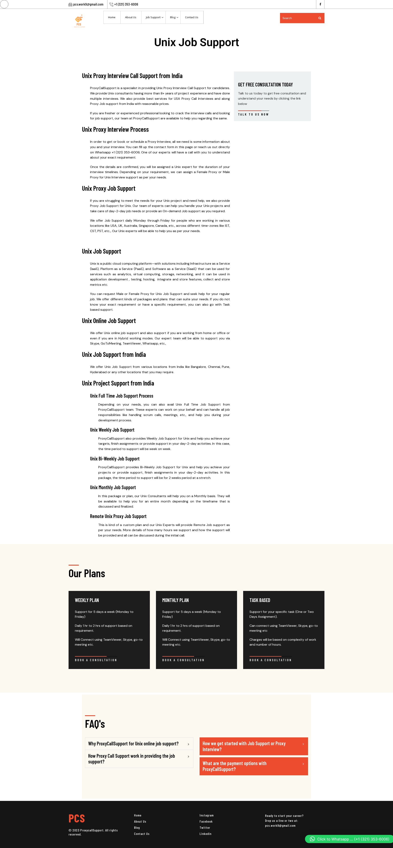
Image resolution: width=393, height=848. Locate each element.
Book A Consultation (96, 660)
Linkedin (205, 834)
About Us (140, 821)
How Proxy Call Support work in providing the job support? (131, 759)
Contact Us (142, 834)
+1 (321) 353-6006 (126, 4)
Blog (137, 827)
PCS (77, 818)
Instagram (207, 815)
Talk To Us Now (253, 114)
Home (137, 815)
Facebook (206, 821)
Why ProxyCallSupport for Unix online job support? (133, 743)
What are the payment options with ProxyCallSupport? (235, 766)
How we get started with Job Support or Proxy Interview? (244, 746)
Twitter (205, 827)
